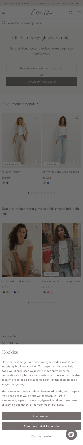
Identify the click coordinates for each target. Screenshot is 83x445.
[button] (71, 434)
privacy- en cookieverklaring (19, 404)
